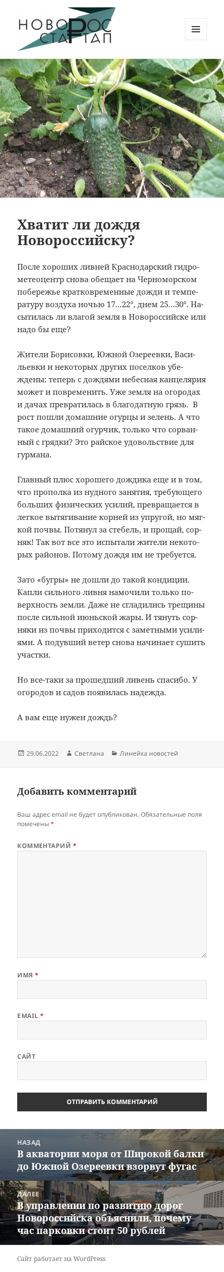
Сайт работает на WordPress (61, 1258)
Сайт (26, 1056)
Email (30, 1015)
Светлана (89, 753)
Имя (28, 975)
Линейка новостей (149, 753)
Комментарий (47, 845)
